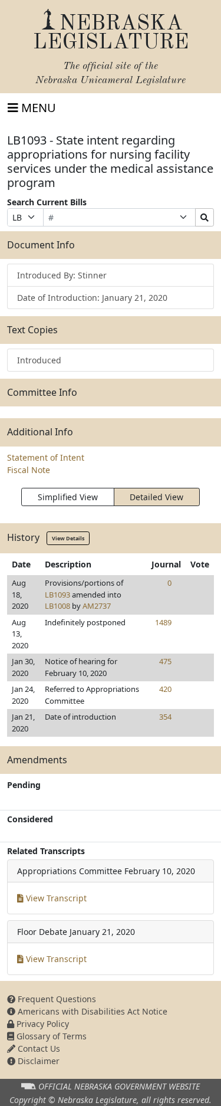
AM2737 (97, 605)
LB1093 (57, 594)
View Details (68, 538)
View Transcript (55, 898)
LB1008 (57, 605)
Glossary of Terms (50, 1036)
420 (165, 689)
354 (165, 716)
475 (165, 661)
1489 (163, 622)
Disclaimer (37, 1060)
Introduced (39, 360)
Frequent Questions (55, 999)
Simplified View (68, 497)
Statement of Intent (45, 457)
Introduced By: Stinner (62, 275)
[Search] (204, 217)
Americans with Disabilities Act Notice (91, 1011)
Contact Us (37, 1048)
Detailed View (156, 497)
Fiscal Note (28, 469)
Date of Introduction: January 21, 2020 (92, 297)
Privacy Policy (41, 1023)
